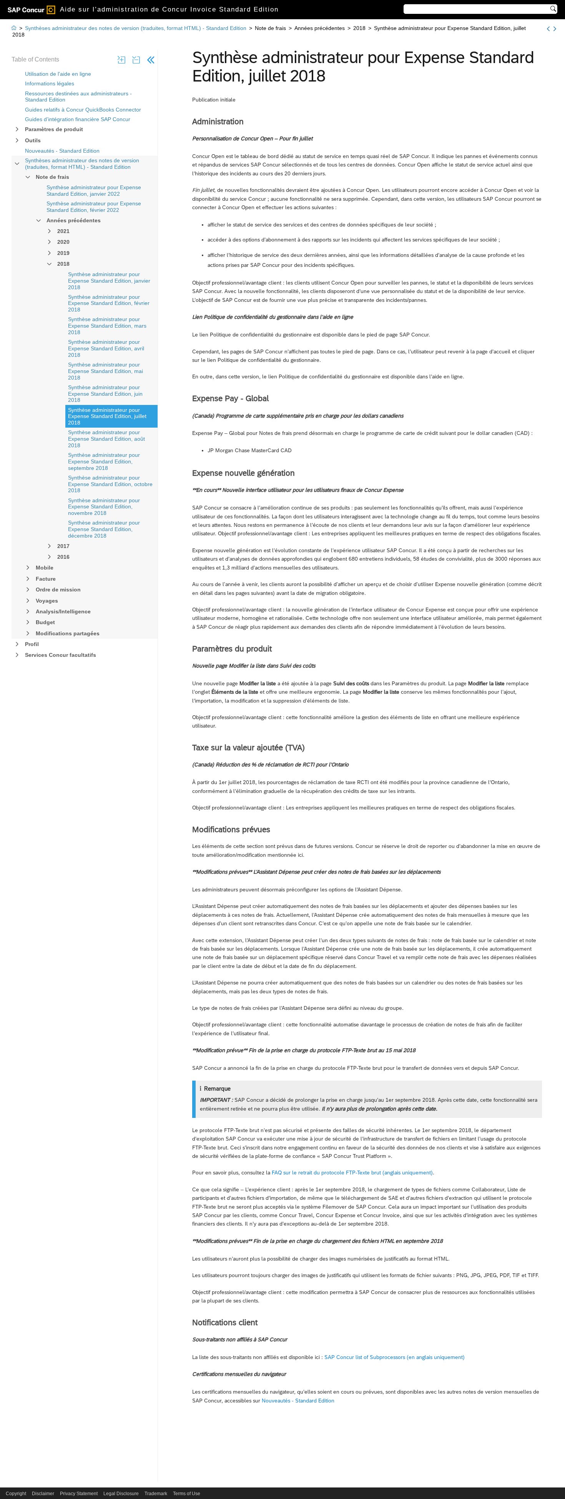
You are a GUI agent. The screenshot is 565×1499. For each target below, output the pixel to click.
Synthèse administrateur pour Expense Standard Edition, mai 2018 (105, 371)
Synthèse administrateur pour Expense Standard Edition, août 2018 (106, 438)
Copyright (16, 1493)
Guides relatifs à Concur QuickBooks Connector (83, 110)
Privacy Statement (79, 1493)
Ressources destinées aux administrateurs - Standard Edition (78, 96)
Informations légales (49, 83)
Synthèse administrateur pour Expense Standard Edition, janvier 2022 (94, 190)
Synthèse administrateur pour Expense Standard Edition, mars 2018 (107, 325)
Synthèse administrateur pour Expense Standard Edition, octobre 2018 (110, 484)
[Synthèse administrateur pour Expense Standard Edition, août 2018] (555, 29)
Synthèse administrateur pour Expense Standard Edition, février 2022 (94, 206)
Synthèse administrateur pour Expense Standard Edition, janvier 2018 (109, 280)
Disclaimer (43, 1493)
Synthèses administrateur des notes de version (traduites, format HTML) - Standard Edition (82, 163)
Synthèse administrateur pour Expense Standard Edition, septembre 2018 (104, 461)
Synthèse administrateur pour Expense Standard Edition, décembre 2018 (104, 529)
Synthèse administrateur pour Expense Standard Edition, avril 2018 (106, 348)
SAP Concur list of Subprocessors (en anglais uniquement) (394, 1357)
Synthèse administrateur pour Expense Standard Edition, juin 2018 (105, 393)
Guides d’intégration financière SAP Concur (77, 119)
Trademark (156, 1493)
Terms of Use (186, 1493)
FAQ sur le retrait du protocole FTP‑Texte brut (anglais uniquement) (352, 1172)
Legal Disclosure (121, 1493)
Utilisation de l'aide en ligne (58, 74)
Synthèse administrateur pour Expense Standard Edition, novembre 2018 (104, 506)
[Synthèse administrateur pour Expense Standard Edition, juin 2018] (548, 29)
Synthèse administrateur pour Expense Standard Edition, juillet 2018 (107, 416)
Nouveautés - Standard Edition (62, 151)
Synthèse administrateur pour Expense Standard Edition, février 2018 (109, 303)
